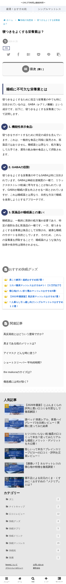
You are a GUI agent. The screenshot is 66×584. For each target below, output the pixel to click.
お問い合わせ (38, 565)
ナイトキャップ (34, 506)
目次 (33, 69)
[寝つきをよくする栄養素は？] (29, 54)
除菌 (34, 557)
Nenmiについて (11, 565)
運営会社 (36, 568)
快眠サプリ (34, 528)
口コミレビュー (34, 514)
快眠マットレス (34, 543)
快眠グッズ (34, 521)
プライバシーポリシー (14, 568)
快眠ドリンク (34, 536)
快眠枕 (34, 550)
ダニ (34, 499)
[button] (59, 381)
